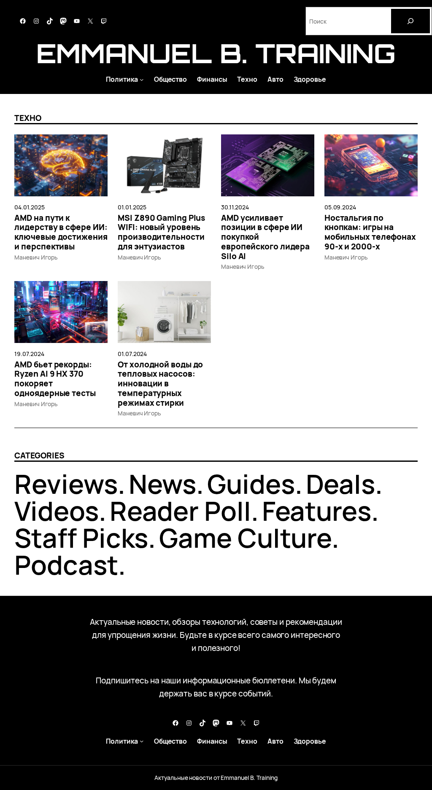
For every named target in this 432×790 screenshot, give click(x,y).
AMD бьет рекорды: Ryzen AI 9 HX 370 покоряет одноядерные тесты (54, 379)
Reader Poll (180, 511)
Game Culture (245, 538)
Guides (250, 484)
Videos (56, 511)
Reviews (65, 484)
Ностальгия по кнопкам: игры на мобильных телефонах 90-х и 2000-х (370, 232)
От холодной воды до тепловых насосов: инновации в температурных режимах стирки (160, 384)
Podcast (66, 564)
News (163, 484)
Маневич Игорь (36, 257)
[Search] (410, 21)
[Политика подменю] (141, 79)
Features (316, 511)
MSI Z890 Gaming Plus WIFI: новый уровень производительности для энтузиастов (161, 232)
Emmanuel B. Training (215, 53)
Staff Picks (81, 538)
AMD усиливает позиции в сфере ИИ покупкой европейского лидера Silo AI (265, 237)
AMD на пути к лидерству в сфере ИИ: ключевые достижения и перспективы (60, 232)
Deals (340, 484)
